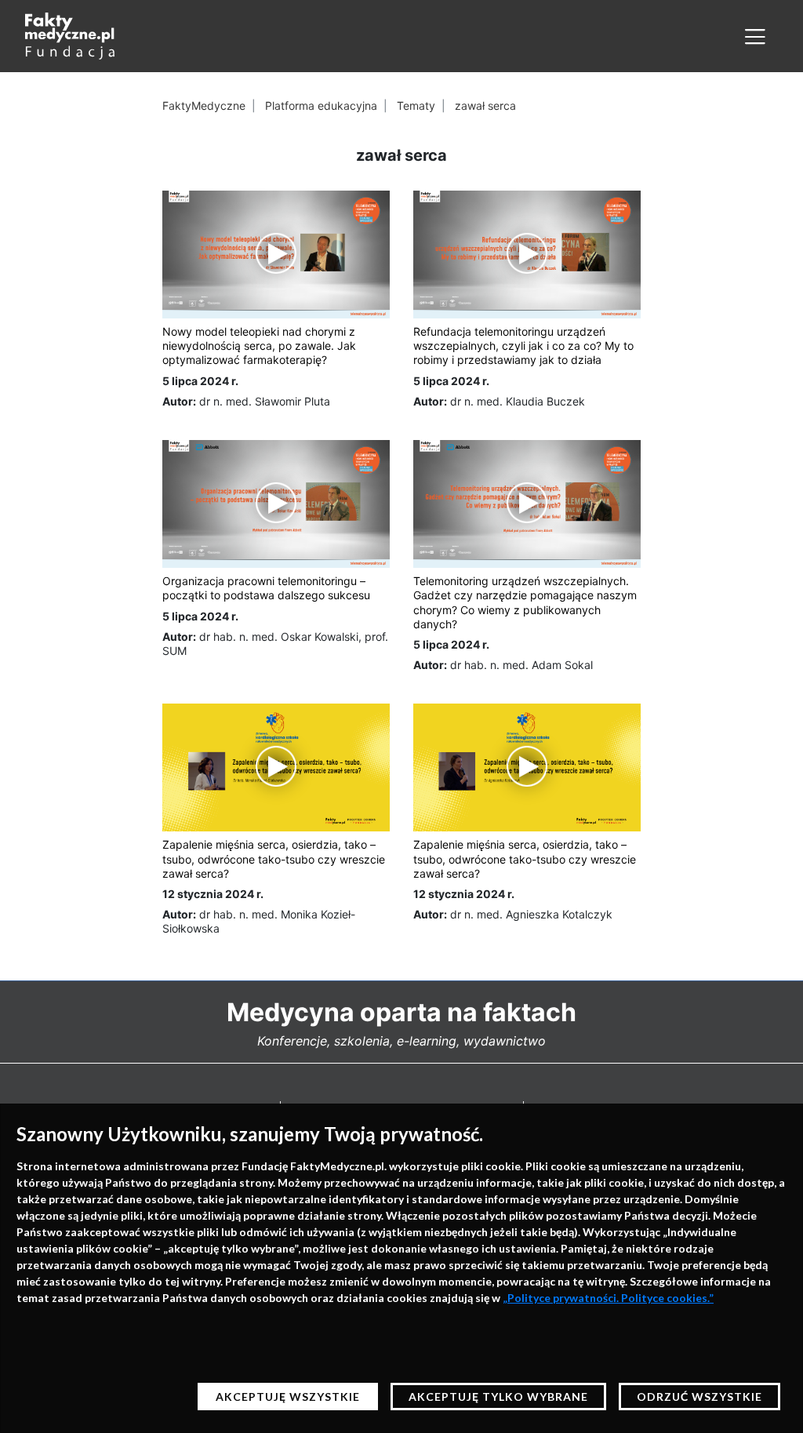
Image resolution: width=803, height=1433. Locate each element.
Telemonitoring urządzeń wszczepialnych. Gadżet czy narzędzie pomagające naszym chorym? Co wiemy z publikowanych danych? (525, 602)
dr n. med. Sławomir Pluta (264, 401)
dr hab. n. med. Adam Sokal (521, 664)
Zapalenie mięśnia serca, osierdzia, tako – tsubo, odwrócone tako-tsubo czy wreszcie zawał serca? (273, 858)
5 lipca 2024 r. (200, 380)
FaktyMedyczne (203, 105)
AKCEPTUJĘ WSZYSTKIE (288, 1396)
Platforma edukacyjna (321, 105)
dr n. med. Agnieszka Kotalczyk (531, 914)
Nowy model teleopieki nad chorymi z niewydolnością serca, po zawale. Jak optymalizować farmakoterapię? (259, 345)
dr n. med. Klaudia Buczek (517, 401)
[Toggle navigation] (755, 36)
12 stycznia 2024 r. (212, 893)
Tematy (416, 105)
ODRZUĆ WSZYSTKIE (699, 1396)
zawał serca (485, 105)
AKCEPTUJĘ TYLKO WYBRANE (498, 1396)
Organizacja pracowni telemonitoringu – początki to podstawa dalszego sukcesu (266, 588)
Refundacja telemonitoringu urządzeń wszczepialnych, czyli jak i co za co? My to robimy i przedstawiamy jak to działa (523, 345)
